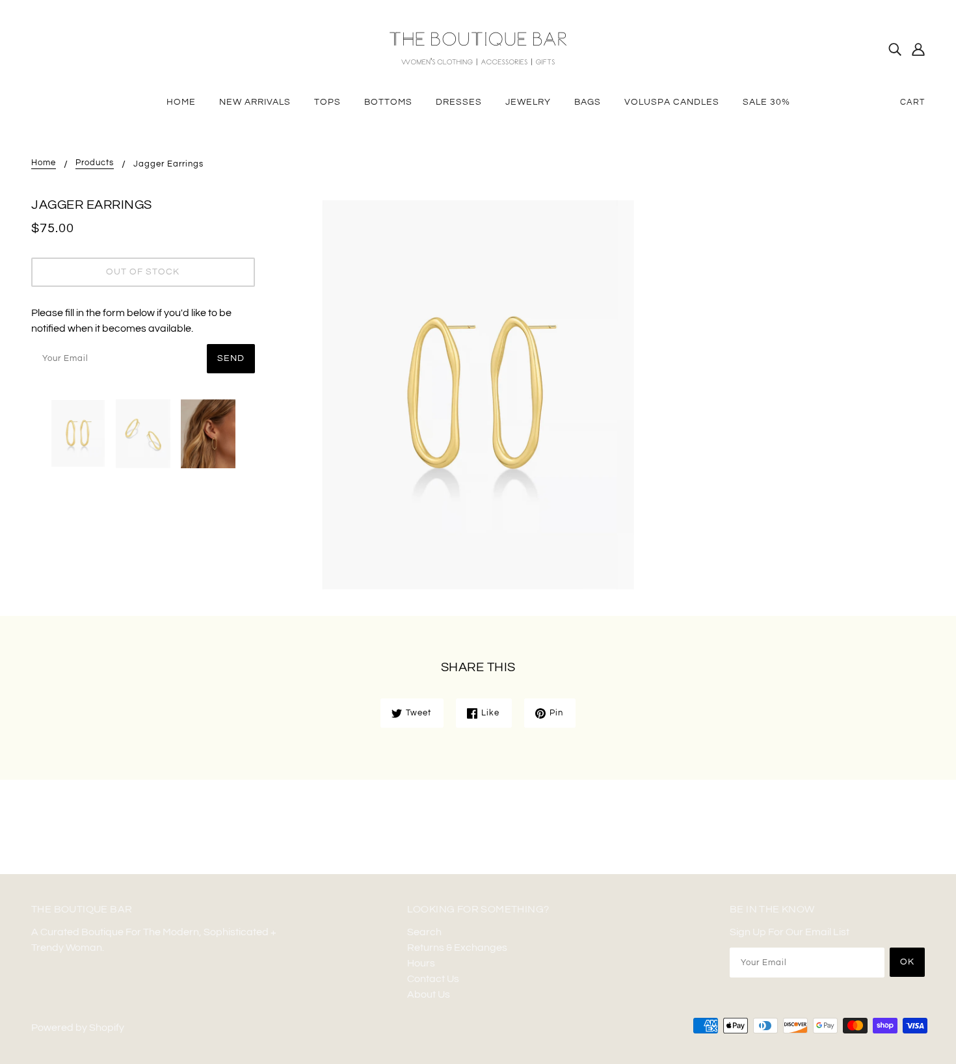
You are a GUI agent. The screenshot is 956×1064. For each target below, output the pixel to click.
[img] (895, 49)
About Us (428, 994)
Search (424, 932)
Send (231, 358)
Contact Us (433, 979)
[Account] (918, 49)
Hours (421, 963)
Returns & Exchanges (457, 947)
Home (43, 163)
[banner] (478, 48)
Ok (907, 961)
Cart (912, 102)
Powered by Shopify (77, 1027)
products (94, 163)
